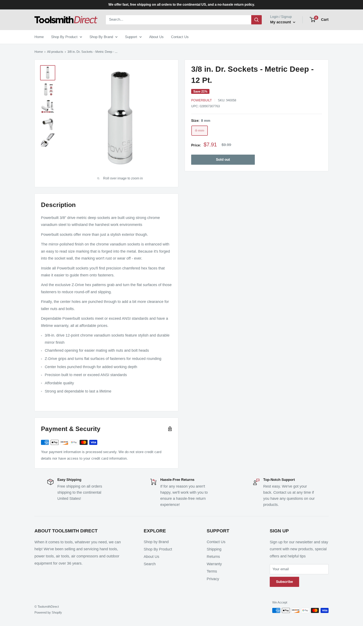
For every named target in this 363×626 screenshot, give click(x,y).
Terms (212, 571)
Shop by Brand (156, 542)
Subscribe (284, 582)
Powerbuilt (201, 100)
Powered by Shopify (48, 612)
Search (150, 564)
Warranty (214, 564)
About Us (156, 37)
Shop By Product (64, 37)
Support (131, 37)
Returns (213, 556)
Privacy (213, 579)
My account (281, 22)
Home (39, 37)
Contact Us (180, 37)
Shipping (214, 549)
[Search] (256, 19)
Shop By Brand (101, 37)
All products (55, 51)
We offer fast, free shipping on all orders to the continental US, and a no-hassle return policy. (181, 4)
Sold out (223, 160)
